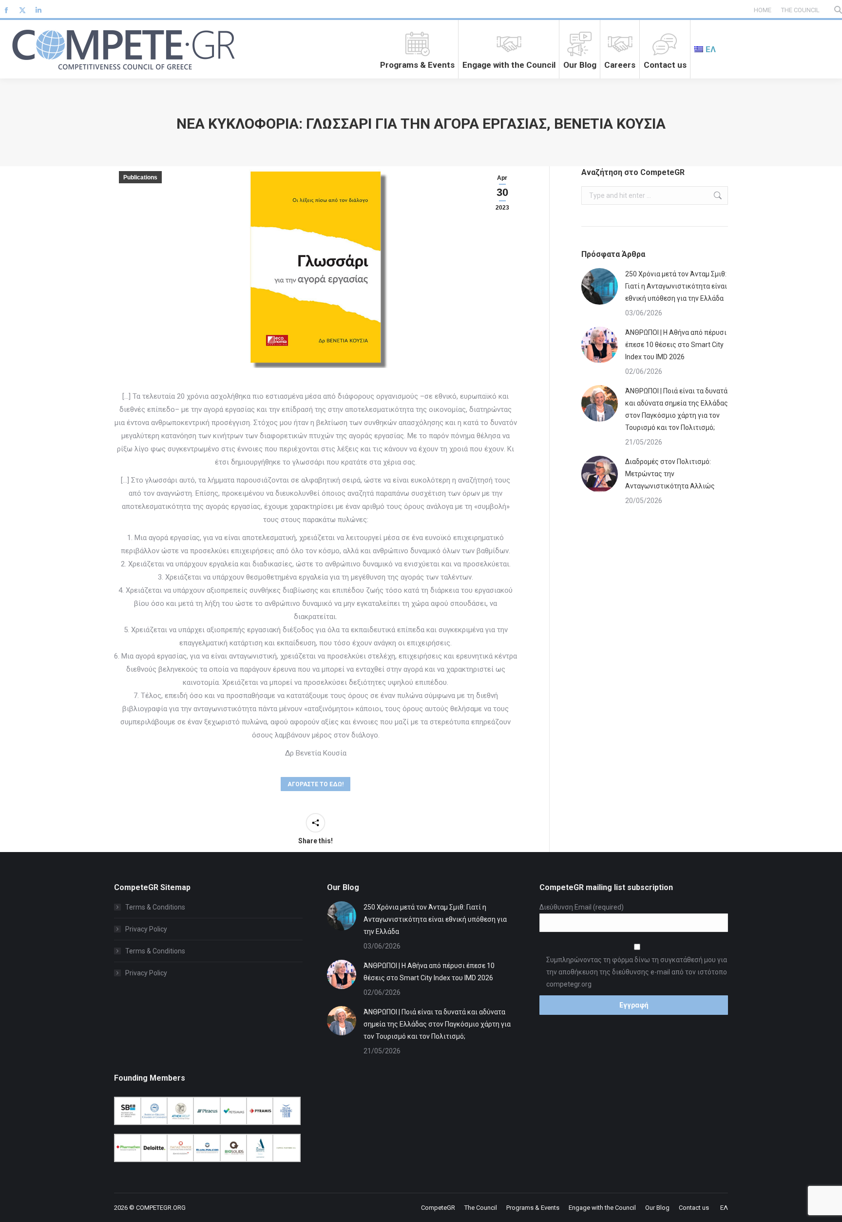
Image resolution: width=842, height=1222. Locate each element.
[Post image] (599, 286)
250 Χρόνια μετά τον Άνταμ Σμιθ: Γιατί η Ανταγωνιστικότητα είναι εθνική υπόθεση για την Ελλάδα (676, 286)
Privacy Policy (146, 929)
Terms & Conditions (155, 907)
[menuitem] (705, 49)
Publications (140, 177)
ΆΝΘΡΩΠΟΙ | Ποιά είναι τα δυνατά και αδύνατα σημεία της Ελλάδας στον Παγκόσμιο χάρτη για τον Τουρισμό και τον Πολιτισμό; (676, 409)
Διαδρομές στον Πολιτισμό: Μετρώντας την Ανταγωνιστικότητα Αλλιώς (670, 474)
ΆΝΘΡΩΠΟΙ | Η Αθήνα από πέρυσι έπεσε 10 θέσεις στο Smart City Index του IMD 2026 (676, 345)
